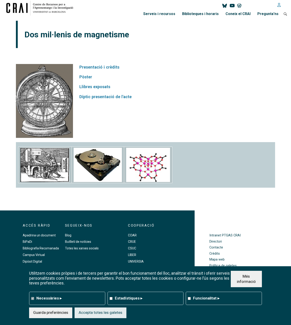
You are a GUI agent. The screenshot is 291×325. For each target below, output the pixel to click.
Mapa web (217, 259)
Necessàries (49, 298)
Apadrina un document (39, 235)
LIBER (132, 255)
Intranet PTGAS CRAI (225, 235)
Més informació (246, 279)
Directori (215, 241)
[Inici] (41, 8)
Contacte (216, 247)
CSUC (132, 248)
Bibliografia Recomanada (41, 248)
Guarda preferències (50, 312)
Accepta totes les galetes (100, 312)
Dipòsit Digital (32, 261)
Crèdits (214, 254)
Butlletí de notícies (78, 241)
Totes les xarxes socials (82, 248)
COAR (132, 235)
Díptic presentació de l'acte (105, 96)
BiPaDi (27, 241)
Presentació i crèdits (99, 67)
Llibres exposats (94, 86)
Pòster (85, 76)
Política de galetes (223, 266)
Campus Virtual (34, 255)
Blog (68, 235)
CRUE (132, 241)
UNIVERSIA (136, 261)
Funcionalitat (206, 298)
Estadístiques (129, 298)
